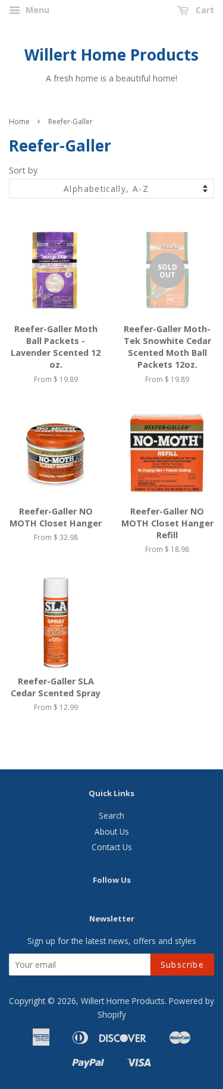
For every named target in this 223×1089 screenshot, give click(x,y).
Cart (203, 9)
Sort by (23, 170)
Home (19, 121)
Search (111, 815)
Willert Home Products (111, 55)
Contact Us (112, 847)
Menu (36, 9)
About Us (112, 831)
